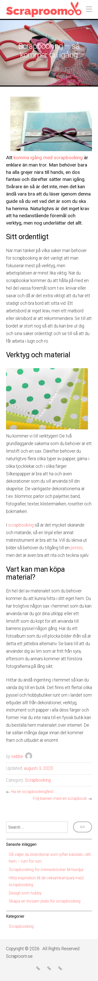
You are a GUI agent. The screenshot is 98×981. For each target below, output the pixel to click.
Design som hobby (25, 893)
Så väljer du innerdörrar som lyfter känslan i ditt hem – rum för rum (50, 858)
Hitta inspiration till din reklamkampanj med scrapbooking (46, 881)
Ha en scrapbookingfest (32, 791)
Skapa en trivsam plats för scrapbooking (44, 901)
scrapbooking (21, 525)
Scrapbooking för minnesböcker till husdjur (46, 869)
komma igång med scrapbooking (48, 157)
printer (76, 547)
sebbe (17, 756)
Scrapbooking (38, 780)
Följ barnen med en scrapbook (60, 798)
